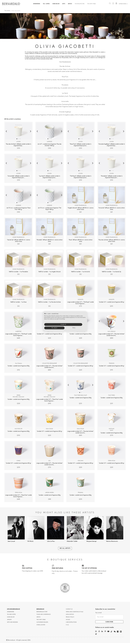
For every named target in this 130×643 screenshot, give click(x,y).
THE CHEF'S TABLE (41, 619)
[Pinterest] (105, 631)
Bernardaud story (42, 611)
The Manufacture (79, 3)
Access (68, 619)
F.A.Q (67, 624)
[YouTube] (108, 631)
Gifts (63, 3)
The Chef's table (91, 3)
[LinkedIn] (102, 631)
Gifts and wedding (12, 622)
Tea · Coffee (46, 3)
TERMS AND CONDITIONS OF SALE (74, 611)
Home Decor (55, 3)
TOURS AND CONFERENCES (44, 614)
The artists (7, 10)
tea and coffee (11, 614)
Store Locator (41, 624)
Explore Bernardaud (13, 609)
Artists (70, 3)
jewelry (9, 619)
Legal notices (70, 614)
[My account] (113, 3)
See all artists (65, 548)
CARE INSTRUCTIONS (71, 622)
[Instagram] (96, 631)
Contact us (69, 609)
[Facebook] (99, 631)
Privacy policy (70, 617)
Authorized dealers (42, 622)
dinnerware (10, 611)
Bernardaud (40, 609)
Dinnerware (36, 3)
